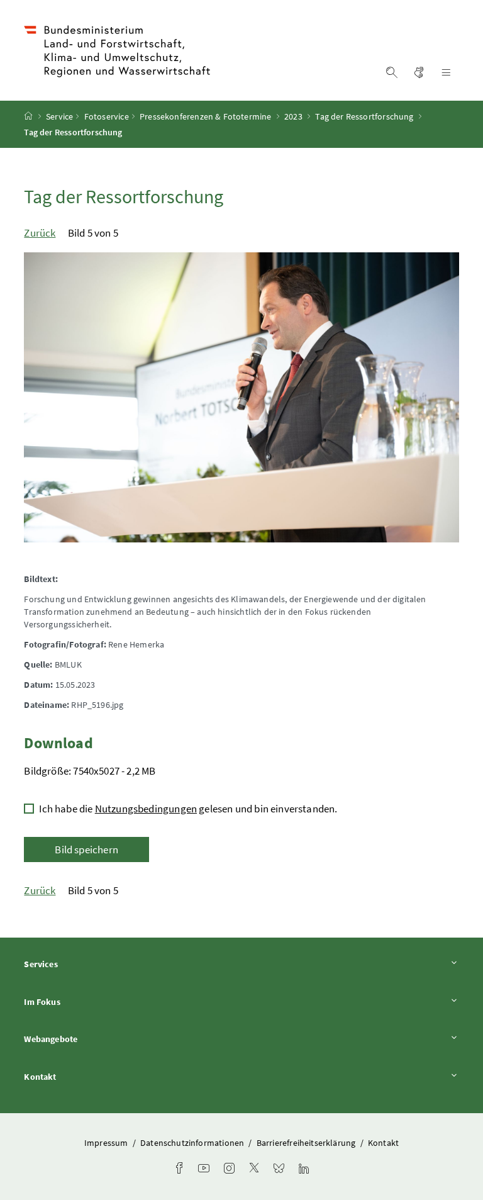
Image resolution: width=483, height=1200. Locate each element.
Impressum (107, 1142)
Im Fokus (77, 1001)
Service (59, 116)
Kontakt (75, 1076)
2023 (293, 116)
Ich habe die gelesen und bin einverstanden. (188, 809)
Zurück (39, 233)
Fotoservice (106, 116)
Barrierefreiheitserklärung (307, 1142)
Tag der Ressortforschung (364, 116)
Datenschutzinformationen (193, 1142)
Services (75, 964)
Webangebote (85, 1039)
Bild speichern (86, 849)
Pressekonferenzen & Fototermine (205, 116)
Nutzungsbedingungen (146, 809)
